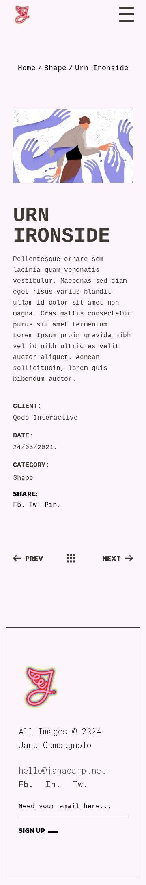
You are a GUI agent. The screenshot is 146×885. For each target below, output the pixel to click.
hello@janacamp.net (62, 770)
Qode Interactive (45, 418)
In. (52, 784)
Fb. (26, 784)
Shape (23, 477)
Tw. (80, 784)
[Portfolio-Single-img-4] (73, 146)
